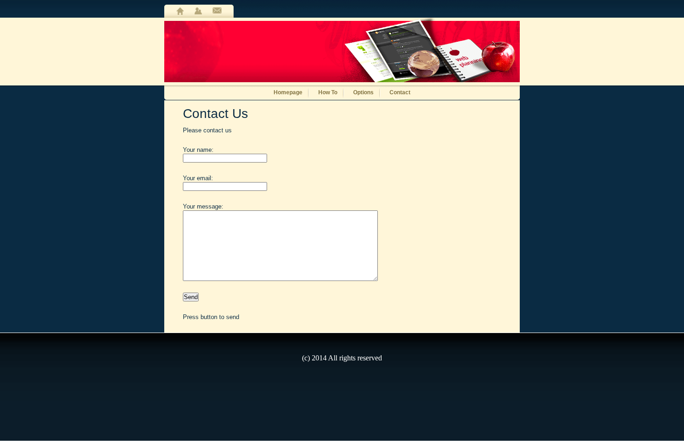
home (180, 11)
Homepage (288, 92)
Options (363, 92)
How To (327, 92)
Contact (399, 92)
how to (198, 11)
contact (217, 11)
